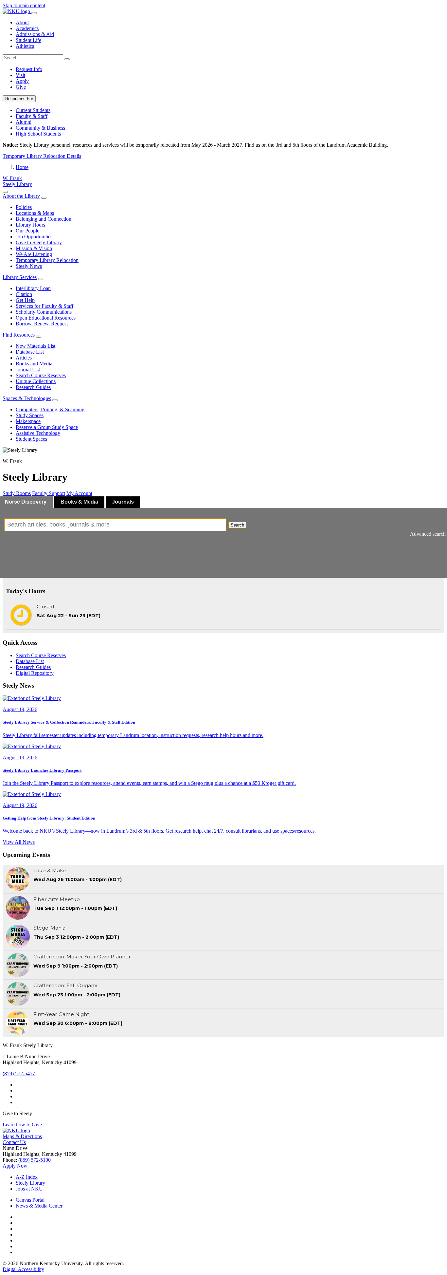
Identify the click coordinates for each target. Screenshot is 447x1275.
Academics (27, 28)
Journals (123, 502)
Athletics (25, 46)
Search (237, 525)
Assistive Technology (38, 433)
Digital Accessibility (23, 1269)
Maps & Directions (22, 1136)
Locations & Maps (35, 213)
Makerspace (28, 421)
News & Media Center (39, 1206)
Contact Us (14, 1142)
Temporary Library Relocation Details (42, 156)
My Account (79, 493)
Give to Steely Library (39, 242)
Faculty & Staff (31, 116)
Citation (24, 294)
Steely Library (30, 1183)
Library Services (20, 277)
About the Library (21, 196)
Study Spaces (30, 415)
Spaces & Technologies (27, 398)
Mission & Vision (34, 248)
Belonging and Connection (43, 219)
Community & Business (40, 128)
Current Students (33, 110)
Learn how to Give (22, 1124)
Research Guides (33, 387)
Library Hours (30, 225)
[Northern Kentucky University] (17, 11)
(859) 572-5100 (34, 1160)
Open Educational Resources (46, 318)
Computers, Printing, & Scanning (50, 409)
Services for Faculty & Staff (44, 306)
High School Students (38, 134)
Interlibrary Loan (33, 288)
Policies (24, 207)
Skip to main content (24, 5)
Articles (24, 357)
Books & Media (79, 502)
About (22, 22)
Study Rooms (17, 493)
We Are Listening (34, 254)
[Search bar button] (67, 59)
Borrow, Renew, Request (42, 323)
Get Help (25, 300)
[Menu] (34, 13)
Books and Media (34, 363)
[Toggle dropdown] (43, 198)
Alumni (23, 122)
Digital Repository (35, 673)
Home (22, 167)
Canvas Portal (30, 1200)
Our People (27, 230)
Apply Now (15, 1166)
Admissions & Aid (35, 34)
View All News (19, 842)
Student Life (28, 40)
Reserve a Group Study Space (47, 427)
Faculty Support (48, 493)
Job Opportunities (34, 236)
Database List (30, 352)
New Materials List (35, 346)
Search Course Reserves (41, 375)
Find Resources (19, 335)
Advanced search (428, 534)
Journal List (28, 369)
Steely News (29, 266)
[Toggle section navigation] (5, 192)
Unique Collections (36, 381)
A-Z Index (27, 1177)
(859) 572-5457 (19, 1073)
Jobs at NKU (29, 1189)
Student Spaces (31, 439)
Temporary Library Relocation (47, 260)
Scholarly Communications (44, 312)
